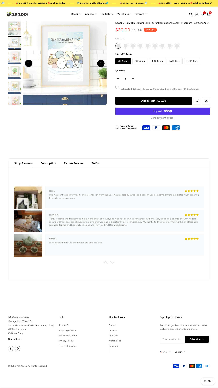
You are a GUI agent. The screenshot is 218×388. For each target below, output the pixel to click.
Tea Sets (113, 335)
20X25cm (123, 61)
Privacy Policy (66, 340)
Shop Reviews (23, 163)
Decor (112, 325)
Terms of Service (67, 346)
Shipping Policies (67, 330)
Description (48, 163)
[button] (197, 101)
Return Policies (73, 163)
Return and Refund (68, 335)
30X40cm (140, 61)
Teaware (113, 346)
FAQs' (95, 163)
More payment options (163, 117)
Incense (113, 330)
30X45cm (157, 61)
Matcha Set (115, 340)
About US (63, 325)
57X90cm (192, 61)
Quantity (120, 70)
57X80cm (174, 61)
